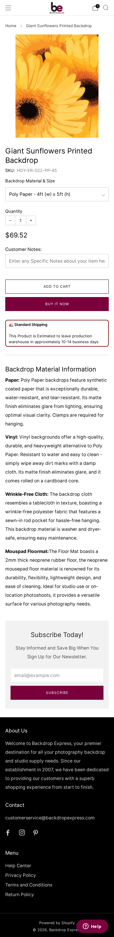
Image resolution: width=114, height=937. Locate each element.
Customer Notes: (23, 249)
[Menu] (8, 8)
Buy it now (57, 304)
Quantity (13, 211)
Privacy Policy (20, 875)
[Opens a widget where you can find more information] (92, 926)
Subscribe (57, 692)
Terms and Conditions (28, 885)
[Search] (106, 8)
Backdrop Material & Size (30, 181)
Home (10, 25)
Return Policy (19, 894)
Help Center (18, 865)
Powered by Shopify (57, 923)
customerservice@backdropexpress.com (50, 818)
